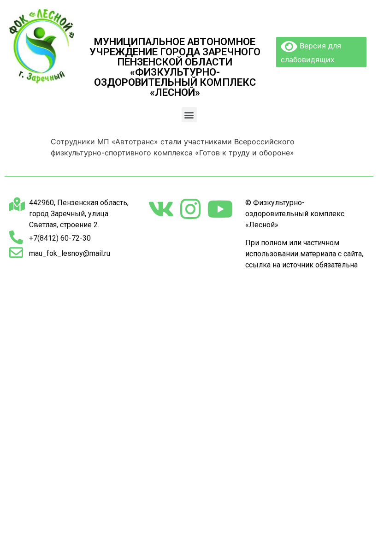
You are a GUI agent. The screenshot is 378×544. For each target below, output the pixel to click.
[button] (189, 114)
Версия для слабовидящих (311, 52)
